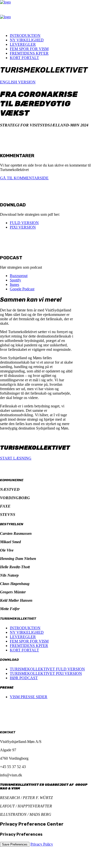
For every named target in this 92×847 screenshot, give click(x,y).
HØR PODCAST (24, 678)
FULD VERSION (24, 223)
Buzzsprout (18, 276)
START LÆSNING (15, 458)
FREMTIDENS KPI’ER (29, 53)
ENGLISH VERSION (18, 82)
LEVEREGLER (23, 44)
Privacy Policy (41, 844)
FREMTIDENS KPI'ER (29, 646)
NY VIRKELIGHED (27, 40)
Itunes (14, 284)
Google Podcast (22, 289)
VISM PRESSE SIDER (28, 697)
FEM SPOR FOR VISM (29, 49)
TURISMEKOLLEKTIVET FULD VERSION (47, 669)
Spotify (15, 280)
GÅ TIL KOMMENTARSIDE (24, 178)
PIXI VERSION (23, 227)
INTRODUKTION (25, 35)
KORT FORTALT (24, 58)
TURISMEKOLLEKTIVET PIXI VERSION (46, 673)
